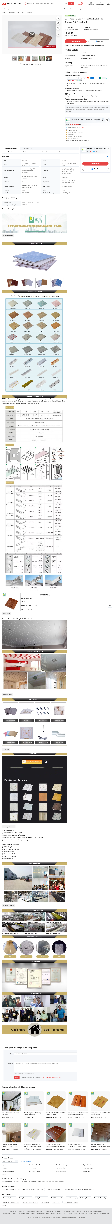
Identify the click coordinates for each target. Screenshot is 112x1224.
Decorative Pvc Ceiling (100, 1198)
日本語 (75, 1213)
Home (3, 12)
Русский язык (40, 1213)
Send (16, 1077)
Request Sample (99, 45)
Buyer (71, 9)
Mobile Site (94, 1211)
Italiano (47, 1213)
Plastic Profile (21, 1189)
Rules (109, 9)
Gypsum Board (6, 1165)
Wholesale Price (58, 1211)
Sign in (108, 4)
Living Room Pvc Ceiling (53, 1189)
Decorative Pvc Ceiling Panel (30, 1202)
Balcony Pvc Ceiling (69, 1189)
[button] (73, 151)
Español (21, 1213)
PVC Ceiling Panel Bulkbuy (71, 1202)
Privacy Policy (82, 1217)
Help (80, 9)
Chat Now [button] (100, 41)
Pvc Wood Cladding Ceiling (85, 1189)
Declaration (74, 1217)
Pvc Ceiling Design (71, 1198)
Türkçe (90, 1213)
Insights (100, 1211)
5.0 (88, 151)
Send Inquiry (76, 41)
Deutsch (53, 1213)
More (3, 1205)
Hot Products (13, 1211)
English (15, 1213)
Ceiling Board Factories (25, 1198)
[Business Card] (107, 156)
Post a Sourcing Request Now (52, 1078)
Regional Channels (76, 1211)
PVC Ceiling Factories (57, 1198)
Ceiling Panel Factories (41, 1198)
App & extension (89, 9)
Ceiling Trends (56, 1202)
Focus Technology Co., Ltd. (44, 1217)
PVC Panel (4, 1168)
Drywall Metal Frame (88, 1165)
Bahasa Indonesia (104, 1213)
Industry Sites (67, 1211)
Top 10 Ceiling (45, 1202)
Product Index (86, 1211)
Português (26, 1213)
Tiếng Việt (96, 1213)
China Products (21, 1211)
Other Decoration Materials (36, 1189)
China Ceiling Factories (9, 1198)
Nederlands (59, 1213)
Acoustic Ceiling (87, 1168)
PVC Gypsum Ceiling (7, 1171)
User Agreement (66, 1217)
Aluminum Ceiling (60, 1168)
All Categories (8, 9)
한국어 (70, 1213)
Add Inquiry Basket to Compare (32, 64)
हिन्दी (79, 1213)
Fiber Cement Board (34, 1165)
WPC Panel (32, 1168)
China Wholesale (49, 1211)
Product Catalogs (26, 1161)
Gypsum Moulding (61, 1171)
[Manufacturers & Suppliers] (11, 3)
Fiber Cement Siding (61, 1165)
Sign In (67, 140)
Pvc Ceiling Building (85, 1198)
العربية (65, 1213)
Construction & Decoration (13, 12)
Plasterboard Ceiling (8, 1189)
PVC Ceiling (29, 12)
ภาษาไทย (84, 1213)
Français (33, 1213)
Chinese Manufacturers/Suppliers (35, 1211)
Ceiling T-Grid (86, 1171)
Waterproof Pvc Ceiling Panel (11, 1202)
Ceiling (22, 12)
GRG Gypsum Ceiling (34, 1171)
